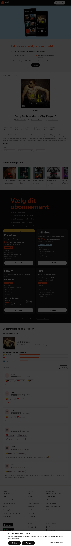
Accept (28, 543)
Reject (14, 543)
